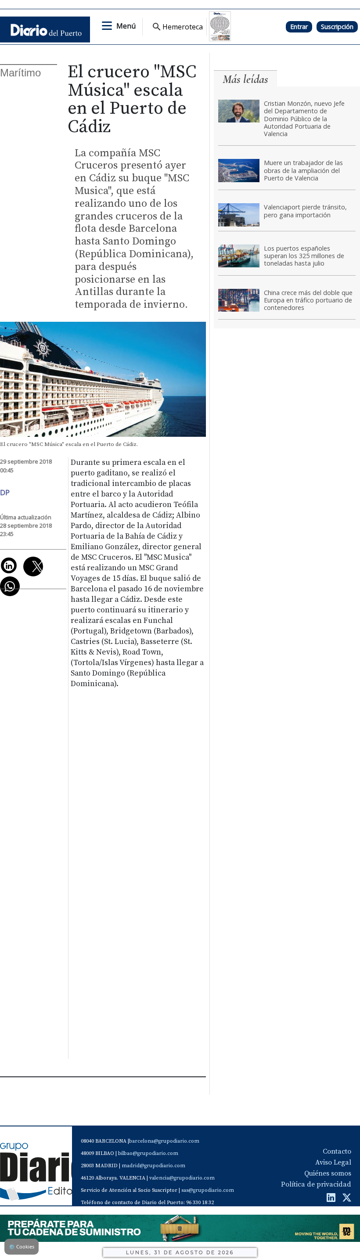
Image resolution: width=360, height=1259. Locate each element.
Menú (126, 26)
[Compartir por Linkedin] (9, 565)
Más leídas (245, 79)
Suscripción (337, 26)
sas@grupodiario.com (207, 1190)
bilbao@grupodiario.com (148, 1153)
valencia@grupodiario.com (182, 1178)
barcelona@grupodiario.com (164, 1141)
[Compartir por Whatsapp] (10, 586)
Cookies (21, 1246)
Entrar (299, 26)
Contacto (337, 1151)
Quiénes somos (327, 1173)
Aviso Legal (333, 1162)
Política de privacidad (316, 1184)
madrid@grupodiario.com (153, 1165)
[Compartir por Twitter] (33, 566)
